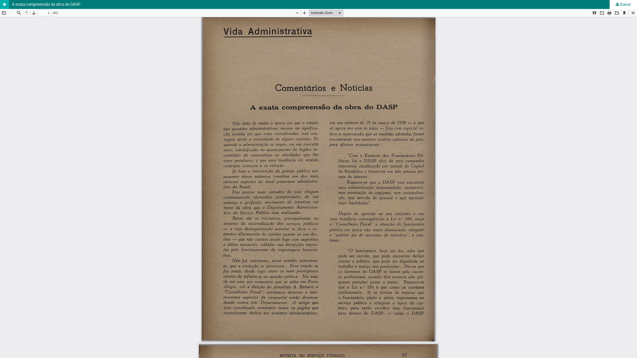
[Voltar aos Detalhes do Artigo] (4, 4)
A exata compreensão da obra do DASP (46, 4)
